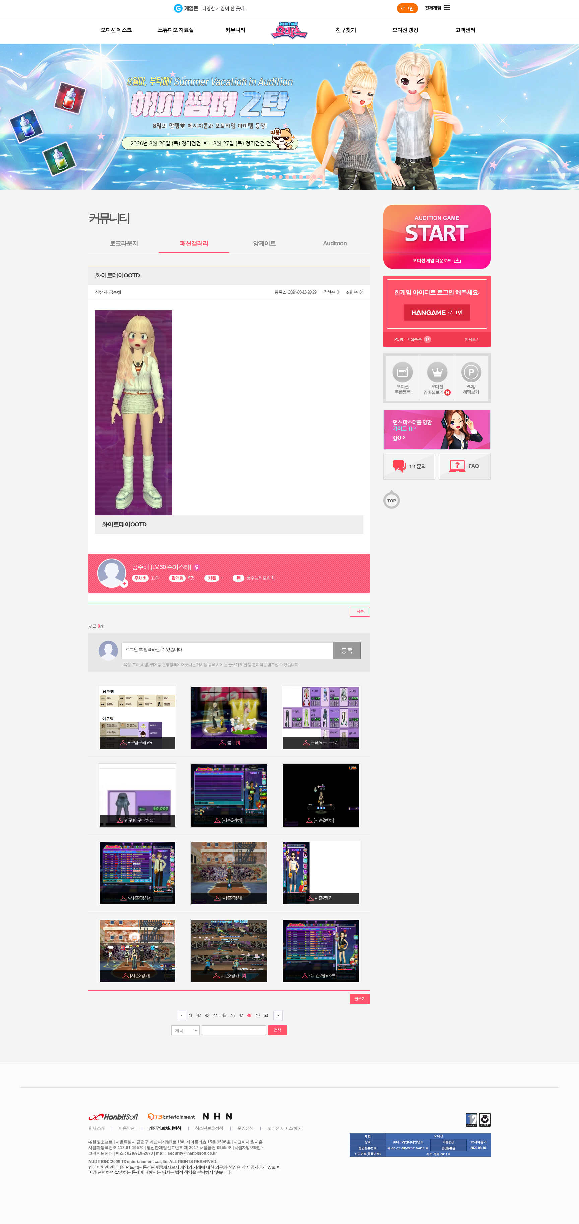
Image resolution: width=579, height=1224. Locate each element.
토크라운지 (124, 243)
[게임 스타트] (437, 228)
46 (232, 1015)
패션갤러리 (194, 243)
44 (215, 1015)
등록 (346, 650)
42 (199, 1015)
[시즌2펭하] (232, 820)
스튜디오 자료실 (175, 30)
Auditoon (335, 243)
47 (241, 1015)
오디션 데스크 (116, 30)
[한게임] (146, 8)
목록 (360, 611)
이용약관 (127, 1128)
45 (224, 1015)
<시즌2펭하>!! (140, 897)
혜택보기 (472, 339)
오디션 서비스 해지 (284, 1128)
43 (207, 1015)
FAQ (465, 466)
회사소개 (96, 1128)
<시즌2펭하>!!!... (324, 975)
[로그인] (407, 8)
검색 (277, 1030)
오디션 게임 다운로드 (437, 260)
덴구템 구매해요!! (140, 820)
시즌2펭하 (233, 975)
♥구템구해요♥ (140, 742)
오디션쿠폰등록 (403, 389)
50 (266, 1015)
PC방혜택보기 (471, 389)
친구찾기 (346, 30)
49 (257, 1015)
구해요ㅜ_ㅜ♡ (324, 742)
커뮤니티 (235, 30)
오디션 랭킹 (405, 30)
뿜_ (233, 742)
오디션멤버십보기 (433, 389)
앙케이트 (264, 243)
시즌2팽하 (324, 897)
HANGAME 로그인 (437, 312)
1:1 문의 (409, 466)
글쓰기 (359, 998)
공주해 (115, 292)
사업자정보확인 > (249, 1147)
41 (190, 1015)
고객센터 (465, 30)
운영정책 (245, 1128)
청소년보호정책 (209, 1128)
